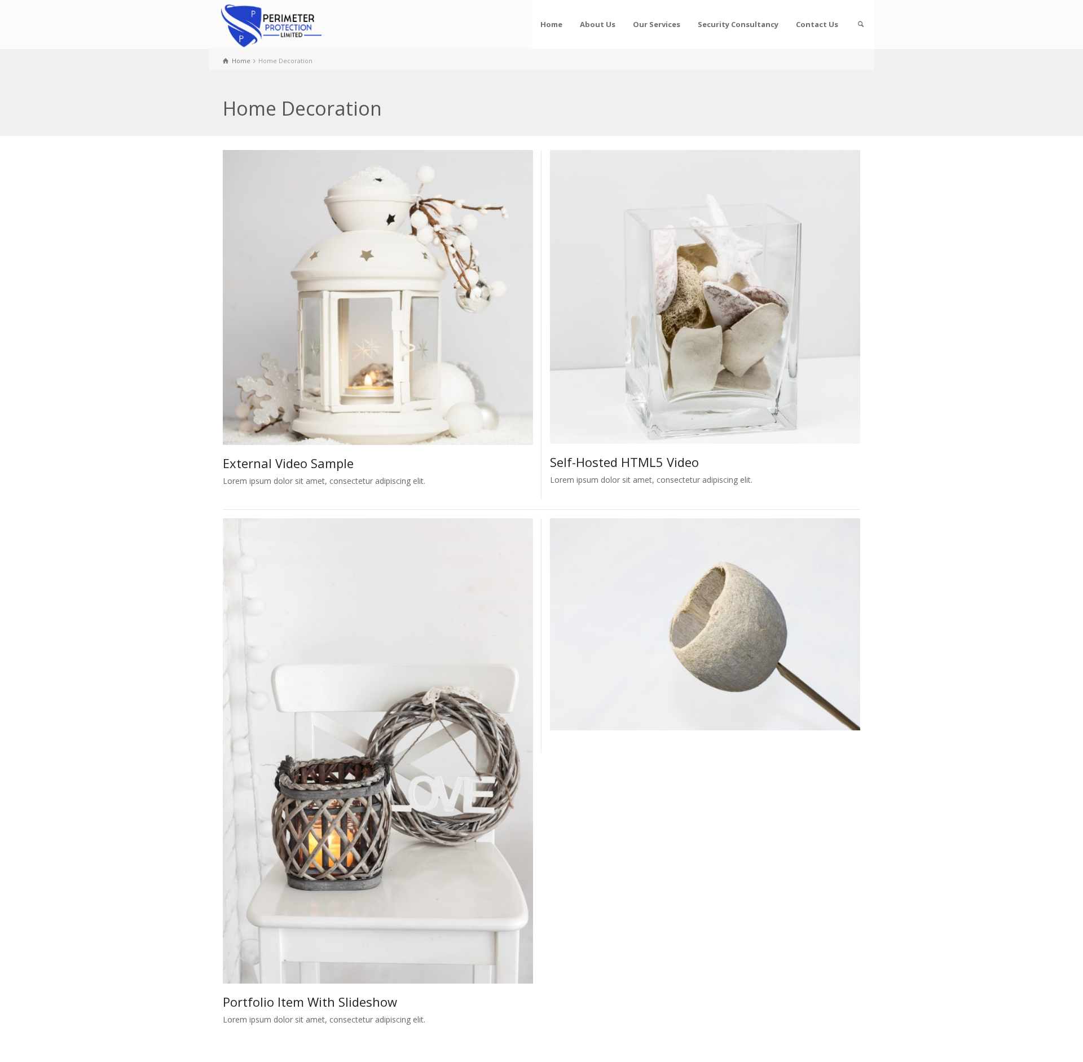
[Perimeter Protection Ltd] (271, 24)
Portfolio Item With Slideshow (310, 1001)
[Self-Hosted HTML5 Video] (721, 297)
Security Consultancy (738, 24)
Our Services (656, 24)
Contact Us (817, 24)
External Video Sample (288, 463)
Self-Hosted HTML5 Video (624, 461)
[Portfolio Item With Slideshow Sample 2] (721, 624)
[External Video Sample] (394, 297)
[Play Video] (362, 297)
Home (551, 24)
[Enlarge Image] (362, 751)
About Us (597, 24)
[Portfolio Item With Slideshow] (394, 751)
